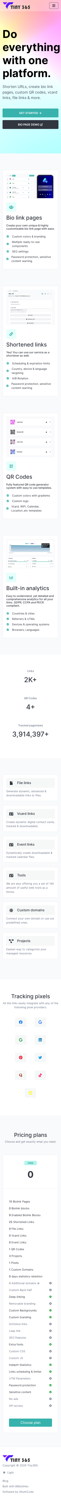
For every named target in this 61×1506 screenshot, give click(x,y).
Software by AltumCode (18, 1491)
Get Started (29, 113)
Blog (5, 1481)
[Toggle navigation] (53, 5)
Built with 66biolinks (15, 1486)
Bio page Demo (29, 124)
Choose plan (31, 1423)
